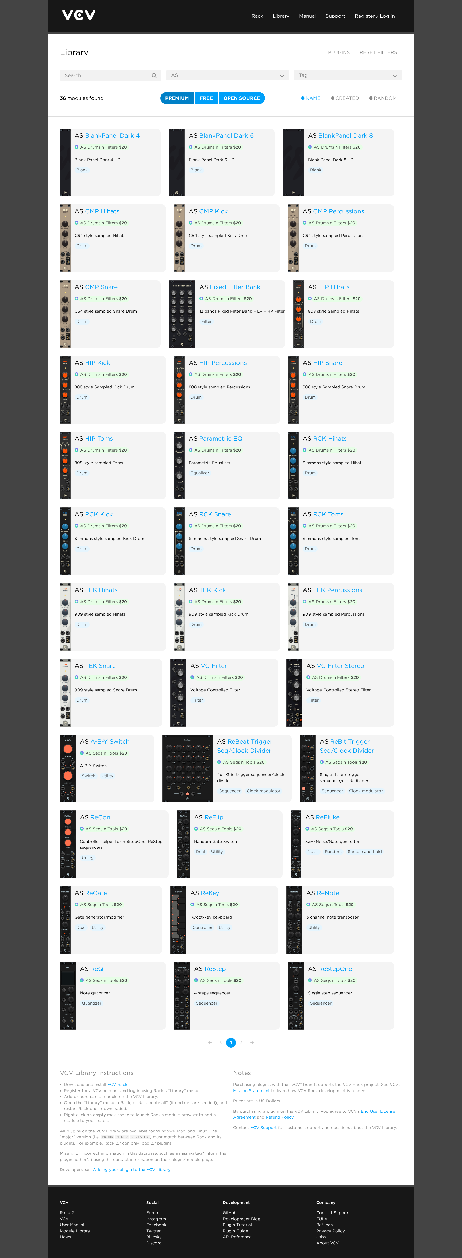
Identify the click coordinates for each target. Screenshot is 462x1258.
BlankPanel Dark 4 (112, 135)
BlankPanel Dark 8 (345, 135)
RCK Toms (328, 514)
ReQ (96, 968)
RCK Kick (99, 514)
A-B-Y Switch (110, 741)
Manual (307, 16)
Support (335, 16)
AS (79, 135)
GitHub (230, 1212)
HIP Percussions (223, 362)
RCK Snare (215, 514)
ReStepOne (335, 968)
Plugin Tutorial (237, 1224)
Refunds (324, 1224)
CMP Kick (213, 211)
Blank (82, 170)
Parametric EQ (220, 438)
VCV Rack (117, 1084)
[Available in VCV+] (76, 147)
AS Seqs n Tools (106, 753)
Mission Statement (251, 1090)
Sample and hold (365, 851)
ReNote (328, 892)
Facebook (156, 1224)
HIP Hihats (333, 286)
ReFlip (214, 817)
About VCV (327, 1243)
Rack (257, 16)
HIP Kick (97, 362)
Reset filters (378, 52)
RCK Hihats (330, 438)
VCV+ (65, 1219)
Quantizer (91, 1003)
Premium (177, 98)
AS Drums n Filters (103, 147)
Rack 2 (67, 1212)
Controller (202, 927)
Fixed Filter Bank (235, 286)
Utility (107, 776)
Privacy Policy (330, 1231)
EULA (322, 1219)
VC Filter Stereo (340, 665)
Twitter (153, 1231)
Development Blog (241, 1219)
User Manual (72, 1224)
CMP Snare (101, 286)
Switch (88, 776)
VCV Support (264, 1127)
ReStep (215, 968)
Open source (242, 98)
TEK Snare (100, 665)
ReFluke (328, 817)
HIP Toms (99, 438)
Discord (154, 1243)
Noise (313, 851)
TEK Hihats (101, 589)
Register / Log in (375, 16)
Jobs (321, 1236)
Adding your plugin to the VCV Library (131, 1169)
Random (384, 98)
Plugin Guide (235, 1231)
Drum (81, 245)
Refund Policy (280, 1117)
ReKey (210, 892)
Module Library (75, 1231)
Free (206, 98)
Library (281, 16)
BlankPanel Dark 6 (226, 135)
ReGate (96, 892)
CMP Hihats (102, 211)
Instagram (156, 1219)
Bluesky (154, 1236)
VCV (64, 1202)
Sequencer (230, 791)
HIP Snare (327, 362)
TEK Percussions (337, 589)
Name (312, 98)
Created (346, 98)
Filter (206, 321)
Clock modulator (263, 791)
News (65, 1236)
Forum (152, 1212)
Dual (200, 851)
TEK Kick (212, 589)
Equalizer (200, 473)
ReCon (100, 817)
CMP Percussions (338, 211)
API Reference (237, 1236)
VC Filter (214, 665)
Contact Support (333, 1212)
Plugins (339, 52)
